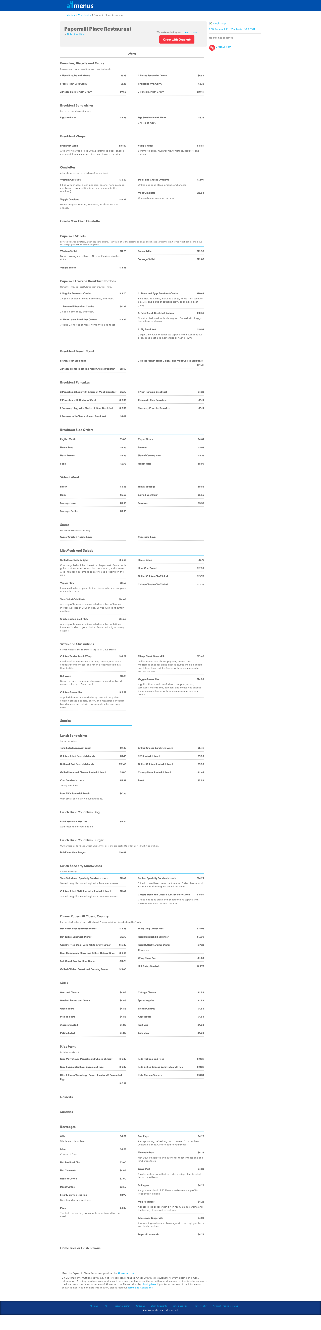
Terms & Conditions (180, 1305)
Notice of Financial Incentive (225, 1305)
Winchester (84, 15)
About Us (94, 1305)
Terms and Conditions (140, 1287)
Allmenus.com (126, 1273)
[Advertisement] (236, 76)
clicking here (149, 1284)
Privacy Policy (201, 1305)
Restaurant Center (122, 1305)
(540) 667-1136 (75, 33)
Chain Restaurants (159, 1305)
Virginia (71, 15)
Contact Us (140, 1305)
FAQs (106, 1305)
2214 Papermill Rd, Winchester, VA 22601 (232, 29)
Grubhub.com (223, 46)
